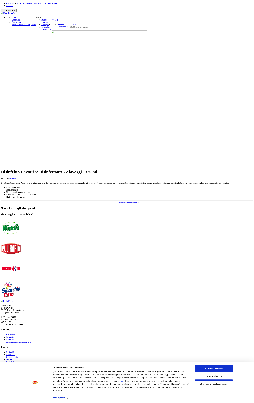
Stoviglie (45, 24)
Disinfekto (13, 178)
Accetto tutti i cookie (213, 368)
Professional (46, 29)
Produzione (16, 22)
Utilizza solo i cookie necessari (214, 384)
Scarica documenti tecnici (128, 203)
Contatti (73, 24)
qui (122, 381)
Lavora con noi (63, 27)
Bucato (44, 20)
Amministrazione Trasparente (24, 24)
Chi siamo (16, 17)
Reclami (60, 24)
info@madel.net (24, 3)
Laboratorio (16, 20)
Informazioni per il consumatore (44, 3)
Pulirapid (10, 352)
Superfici (45, 22)
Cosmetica (45, 27)
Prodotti (55, 20)
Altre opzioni (59, 398)
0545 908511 (11, 3)
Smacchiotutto (12, 357)
